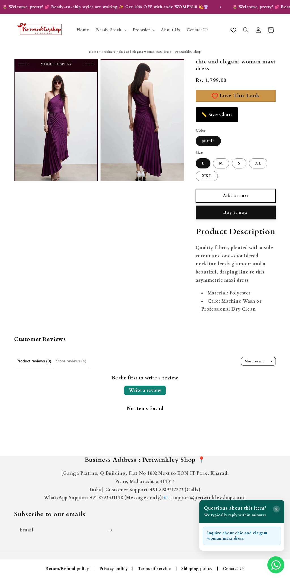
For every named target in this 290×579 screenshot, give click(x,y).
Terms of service (154, 568)
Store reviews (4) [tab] (71, 361)
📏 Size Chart (217, 115)
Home (93, 52)
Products (108, 52)
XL (258, 163)
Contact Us (234, 568)
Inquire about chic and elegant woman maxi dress (237, 535)
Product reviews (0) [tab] (33, 361)
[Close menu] (276, 509)
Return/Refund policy (67, 568)
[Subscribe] (110, 530)
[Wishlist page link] (233, 30)
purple (208, 141)
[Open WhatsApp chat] (275, 564)
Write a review (145, 390)
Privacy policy (113, 568)
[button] (111, 30)
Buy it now (235, 212)
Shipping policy (196, 568)
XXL (207, 176)
